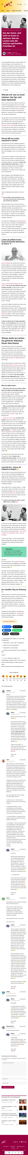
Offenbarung (21, 561)
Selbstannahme (22, 221)
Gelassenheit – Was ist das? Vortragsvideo (13, 642)
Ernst (18, 658)
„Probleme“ (12, 413)
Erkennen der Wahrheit (14, 357)
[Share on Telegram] (15, 1152)
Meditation (4, 313)
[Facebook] (20, 1142)
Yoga (24, 147)
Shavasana (17, 330)
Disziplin (15, 658)
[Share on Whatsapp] (12, 1152)
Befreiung (10, 658)
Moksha (23, 660)
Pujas (24, 156)
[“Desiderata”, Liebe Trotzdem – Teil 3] (23, 1122)
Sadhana (3, 662)
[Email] (18, 1152)
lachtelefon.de (20, 613)
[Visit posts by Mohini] (4, 53)
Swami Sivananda (5, 263)
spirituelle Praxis (11, 493)
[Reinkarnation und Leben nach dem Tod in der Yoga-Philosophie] (23, 1115)
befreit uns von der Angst (9, 418)
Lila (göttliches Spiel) (10, 431)
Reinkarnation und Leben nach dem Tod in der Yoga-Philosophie (9, 1114)
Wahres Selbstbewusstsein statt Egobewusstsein (12, 666)
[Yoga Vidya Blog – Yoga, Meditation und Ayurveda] (3, 1141)
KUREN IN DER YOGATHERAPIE (11, 645)
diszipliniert (17, 106)
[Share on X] (9, 1152)
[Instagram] (24, 1142)
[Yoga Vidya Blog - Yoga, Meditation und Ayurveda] (8, 4)
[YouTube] (22, 1142)
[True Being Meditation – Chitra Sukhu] (23, 1108)
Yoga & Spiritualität (7, 30)
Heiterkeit (11, 660)
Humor (15, 660)
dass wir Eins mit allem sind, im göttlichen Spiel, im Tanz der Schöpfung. (13, 533)
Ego (22, 204)
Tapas (2, 664)
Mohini (9, 52)
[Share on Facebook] (6, 1152)
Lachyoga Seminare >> (9, 621)
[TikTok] (26, 1142)
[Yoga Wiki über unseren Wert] (23, 1101)
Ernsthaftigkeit (4, 660)
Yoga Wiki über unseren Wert (8, 1100)
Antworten (23, 690)
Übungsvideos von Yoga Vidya (10, 647)
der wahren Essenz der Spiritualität (9, 125)
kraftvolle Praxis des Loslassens (16, 365)
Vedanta (5, 392)
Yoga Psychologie (17, 30)
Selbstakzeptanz (10, 662)
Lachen (19, 660)
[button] (2, 4)
